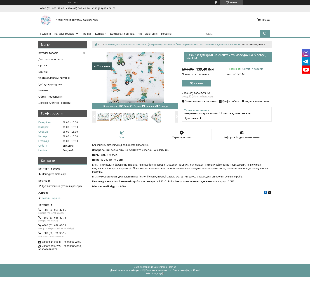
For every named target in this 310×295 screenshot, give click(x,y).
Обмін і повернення (50, 96)
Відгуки (43, 71)
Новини (43, 90)
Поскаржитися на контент (158, 270)
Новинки (166, 33)
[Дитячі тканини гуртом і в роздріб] (45, 19)
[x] (269, 192)
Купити (198, 83)
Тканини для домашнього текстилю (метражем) (133, 44)
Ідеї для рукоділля (50, 84)
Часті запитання (148, 33)
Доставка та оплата (122, 33)
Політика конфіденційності (186, 270)
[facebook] (265, 192)
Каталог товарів (64, 33)
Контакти (100, 33)
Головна (45, 33)
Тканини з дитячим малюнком (222, 44)
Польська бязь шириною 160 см (183, 44)
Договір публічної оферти (54, 102)
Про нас (86, 33)
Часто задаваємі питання (54, 77)
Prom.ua (172, 267)
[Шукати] (265, 33)
